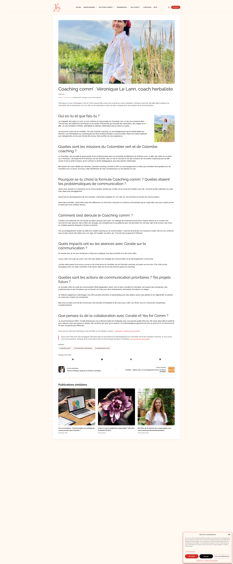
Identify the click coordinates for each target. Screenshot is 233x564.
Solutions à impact (106, 7)
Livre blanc (147, 7)
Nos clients (135, 7)
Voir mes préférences (222, 556)
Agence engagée (89, 7)
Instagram (118, 331)
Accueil (78, 7)
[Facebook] (72, 359)
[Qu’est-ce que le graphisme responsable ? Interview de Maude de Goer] (116, 406)
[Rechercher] (168, 7)
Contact (176, 7)
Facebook (127, 331)
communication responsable (83, 348)
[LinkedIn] (160, 359)
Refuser (206, 556)
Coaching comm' (65, 348)
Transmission (122, 7)
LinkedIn (136, 331)
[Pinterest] (131, 359)
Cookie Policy (199, 560)
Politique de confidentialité (211, 560)
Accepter (192, 556)
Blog (155, 7)
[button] (229, 534)
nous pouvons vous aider (139, 339)
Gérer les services (190, 551)
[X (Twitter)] (102, 359)
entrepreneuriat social (102, 348)
